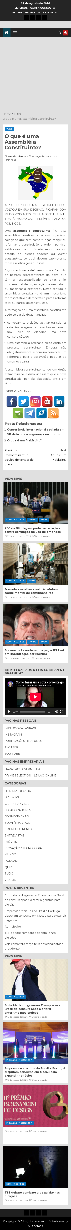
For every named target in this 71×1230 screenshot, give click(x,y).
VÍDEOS (10, 879)
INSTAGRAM (13, 734)
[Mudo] (56, 711)
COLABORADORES (18, 810)
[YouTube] (47, 401)
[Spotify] (17, 413)
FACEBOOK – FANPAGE (21, 728)
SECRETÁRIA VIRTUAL (26, 12)
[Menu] (14, 32)
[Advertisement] (35, 75)
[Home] (6, 32)
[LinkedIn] (59, 401)
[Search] (60, 32)
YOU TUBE (12, 753)
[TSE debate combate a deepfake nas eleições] (35, 1167)
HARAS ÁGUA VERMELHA (22, 769)
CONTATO (50, 12)
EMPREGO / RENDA (18, 829)
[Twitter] (23, 401)
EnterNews (56, 1221)
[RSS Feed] (53, 413)
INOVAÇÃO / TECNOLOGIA (23, 848)
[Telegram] (29, 413)
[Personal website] (41, 413)
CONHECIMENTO (17, 816)
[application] (35, 696)
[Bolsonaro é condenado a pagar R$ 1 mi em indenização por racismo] (35, 625)
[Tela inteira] (62, 711)
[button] (14, 32)
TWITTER (11, 747)
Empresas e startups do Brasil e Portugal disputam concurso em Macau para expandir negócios (35, 915)
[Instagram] (35, 401)
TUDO (9, 129)
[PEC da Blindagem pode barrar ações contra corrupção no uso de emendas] (35, 503)
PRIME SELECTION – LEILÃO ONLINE (30, 775)
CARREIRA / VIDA (16, 803)
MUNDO (33, 520)
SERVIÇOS (21, 7)
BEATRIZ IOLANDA (18, 791)
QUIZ (8, 867)
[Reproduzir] (9, 711)
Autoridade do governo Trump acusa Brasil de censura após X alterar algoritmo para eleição (34, 900)
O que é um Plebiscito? (24, 440)
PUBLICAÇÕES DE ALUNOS (24, 741)
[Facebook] (11, 401)
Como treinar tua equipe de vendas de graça (19, 457)
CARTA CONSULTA (42, 7)
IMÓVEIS (11, 841)
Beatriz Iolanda (17, 156)
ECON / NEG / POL (15, 520)
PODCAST (12, 860)
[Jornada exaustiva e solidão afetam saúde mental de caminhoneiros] (35, 564)
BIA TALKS (12, 797)
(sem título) (13, 926)
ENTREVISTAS (14, 835)
